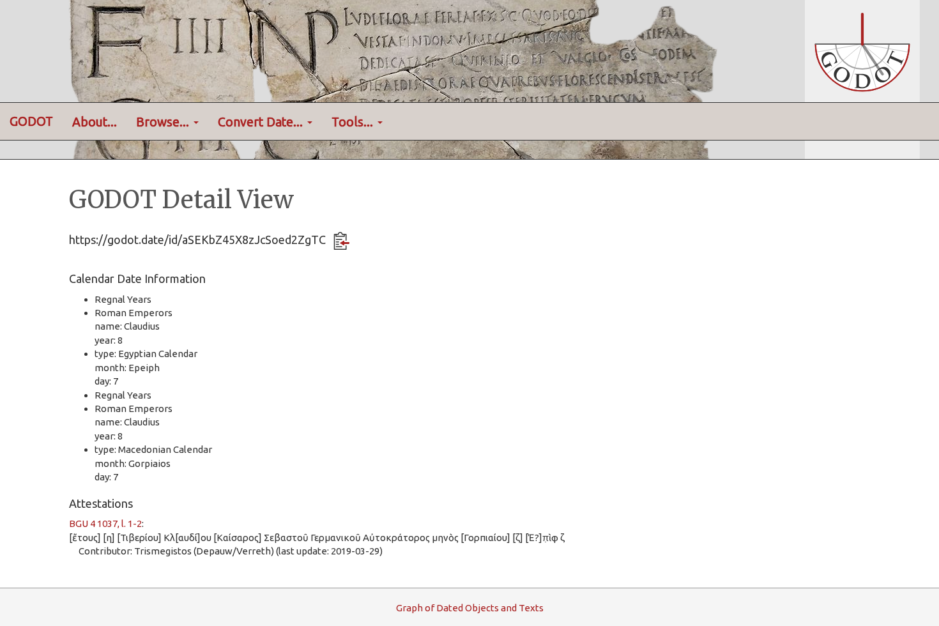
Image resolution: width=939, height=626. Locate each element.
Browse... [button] (164, 122)
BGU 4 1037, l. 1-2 (105, 523)
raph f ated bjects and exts (470, 607)
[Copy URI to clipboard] (341, 241)
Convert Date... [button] (262, 122)
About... (94, 122)
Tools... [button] (354, 122)
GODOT (31, 121)
